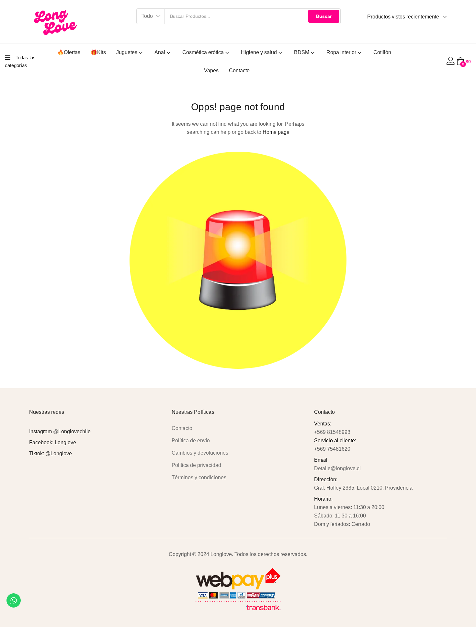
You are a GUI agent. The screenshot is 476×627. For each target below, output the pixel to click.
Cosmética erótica (203, 52)
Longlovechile (74, 431)
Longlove (65, 442)
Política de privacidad (196, 465)
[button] (151, 16)
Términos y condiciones (199, 477)
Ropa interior (341, 52)
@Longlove (58, 453)
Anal (160, 52)
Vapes (211, 70)
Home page (276, 132)
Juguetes (127, 52)
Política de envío (191, 440)
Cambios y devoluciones (200, 453)
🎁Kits (98, 52)
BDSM (302, 52)
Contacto (239, 70)
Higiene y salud (259, 52)
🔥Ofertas (68, 52)
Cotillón (382, 52)
